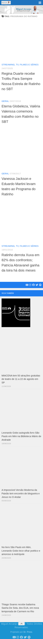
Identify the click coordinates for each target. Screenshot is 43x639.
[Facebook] (33, 285)
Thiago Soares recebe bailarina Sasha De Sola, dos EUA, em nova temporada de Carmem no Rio (20, 608)
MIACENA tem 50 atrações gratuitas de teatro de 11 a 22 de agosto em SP (21, 379)
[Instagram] (30, 285)
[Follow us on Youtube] (27, 285)
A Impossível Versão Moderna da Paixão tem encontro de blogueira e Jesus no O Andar (21, 493)
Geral (5, 101)
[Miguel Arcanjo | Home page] (7, 2)
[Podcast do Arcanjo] (40, 285)
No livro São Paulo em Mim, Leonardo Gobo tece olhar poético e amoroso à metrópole (21, 551)
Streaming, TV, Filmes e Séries (20, 64)
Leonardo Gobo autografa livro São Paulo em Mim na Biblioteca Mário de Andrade (21, 436)
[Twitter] (37, 285)
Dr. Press (27, 632)
